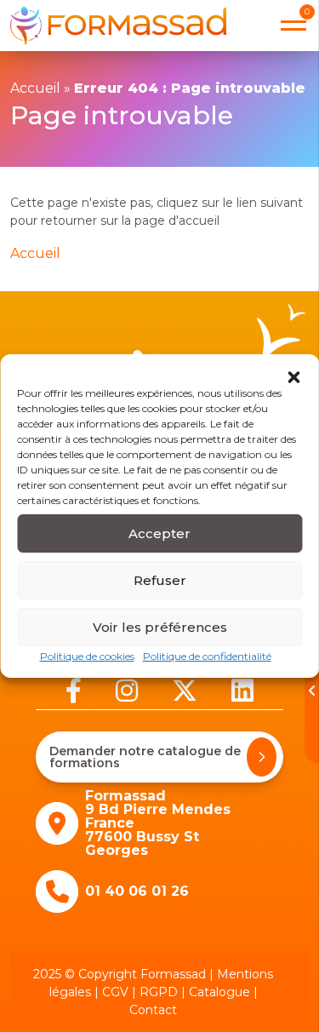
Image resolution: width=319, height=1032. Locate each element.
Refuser (160, 580)
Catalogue (219, 992)
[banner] (118, 25)
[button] (293, 375)
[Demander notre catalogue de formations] (261, 757)
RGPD (159, 992)
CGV (115, 992)
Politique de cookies (87, 656)
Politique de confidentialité (207, 656)
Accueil (35, 88)
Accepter (159, 533)
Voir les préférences (160, 627)
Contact (153, 1010)
